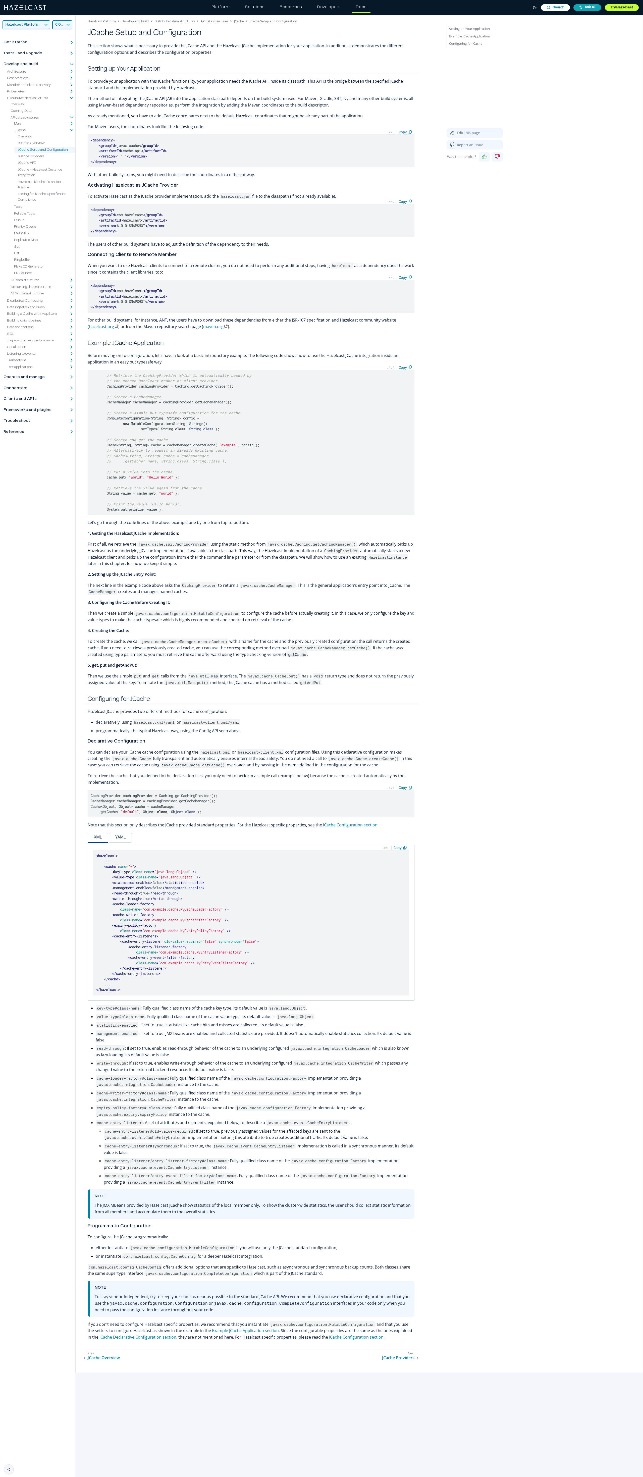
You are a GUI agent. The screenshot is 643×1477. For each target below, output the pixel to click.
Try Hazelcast (621, 7)
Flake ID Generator (29, 266)
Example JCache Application (469, 36)
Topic (18, 207)
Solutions (255, 7)
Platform (220, 7)
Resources (291, 7)
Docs (361, 7)
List (16, 253)
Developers (329, 7)
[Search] (555, 7)
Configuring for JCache (465, 43)
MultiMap (21, 233)
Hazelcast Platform (102, 21)
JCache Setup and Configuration (43, 149)
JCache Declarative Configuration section (137, 1337)
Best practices (17, 78)
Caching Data (21, 111)
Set (17, 246)
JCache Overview (31, 143)
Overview (18, 104)
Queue (19, 220)
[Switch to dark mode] (534, 7)
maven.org (213, 326)
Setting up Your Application (469, 28)
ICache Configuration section (350, 825)
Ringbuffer (22, 260)
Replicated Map (26, 240)
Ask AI (590, 7)
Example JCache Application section (245, 1330)
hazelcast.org (101, 326)
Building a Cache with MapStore (32, 314)
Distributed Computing (25, 300)
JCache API (27, 163)
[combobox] (555, 7)
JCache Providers (31, 156)
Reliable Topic (24, 213)
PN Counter (23, 273)
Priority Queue (25, 227)
